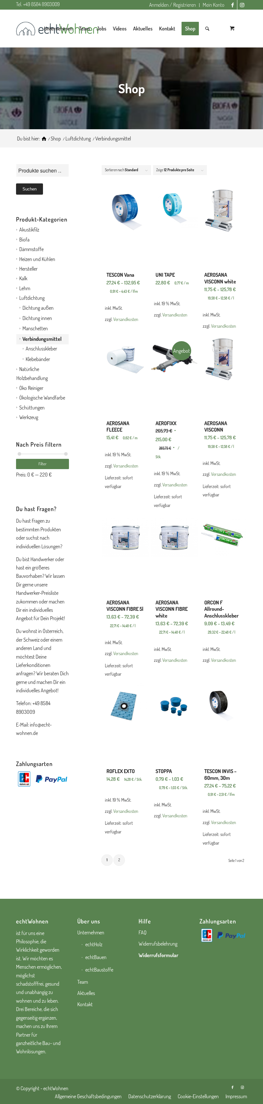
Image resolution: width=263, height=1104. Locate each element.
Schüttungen (32, 407)
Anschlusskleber (41, 348)
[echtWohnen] (44, 138)
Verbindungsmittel (42, 339)
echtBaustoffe (99, 969)
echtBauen (95, 957)
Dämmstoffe (31, 249)
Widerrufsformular (158, 955)
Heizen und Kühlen (37, 259)
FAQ (143, 932)
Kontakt (85, 1004)
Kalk (23, 278)
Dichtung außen (38, 308)
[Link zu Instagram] (242, 5)
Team (82, 982)
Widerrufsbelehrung (158, 943)
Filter (42, 463)
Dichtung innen (37, 318)
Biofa (24, 239)
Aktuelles (86, 993)
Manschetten (35, 328)
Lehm (24, 288)
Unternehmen (90, 932)
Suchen (29, 189)
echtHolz (93, 944)
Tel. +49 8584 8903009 (38, 4)
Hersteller (28, 268)
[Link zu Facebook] (232, 5)
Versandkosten (125, 319)
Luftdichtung (32, 298)
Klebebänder (38, 359)
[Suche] (207, 28)
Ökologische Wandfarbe (42, 397)
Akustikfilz (29, 229)
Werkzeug (28, 417)
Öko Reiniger (31, 388)
